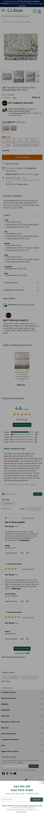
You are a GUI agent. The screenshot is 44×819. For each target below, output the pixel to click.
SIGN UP (36, 800)
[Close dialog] (41, 782)
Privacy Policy (22, 811)
